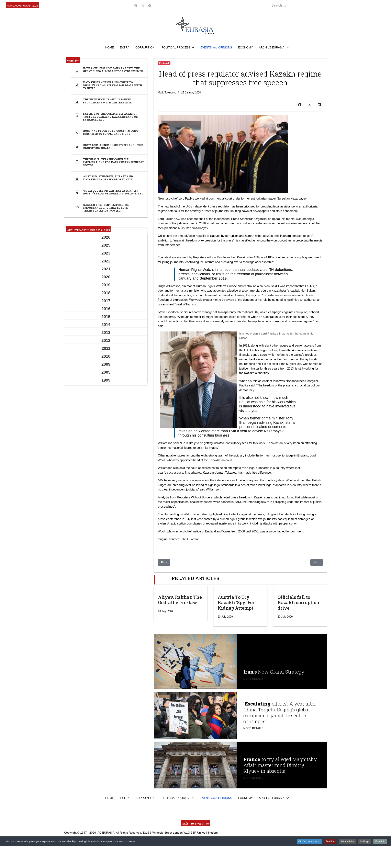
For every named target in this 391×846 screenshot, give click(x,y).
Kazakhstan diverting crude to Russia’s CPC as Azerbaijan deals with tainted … (112, 85)
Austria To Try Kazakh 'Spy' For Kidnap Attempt (236, 602)
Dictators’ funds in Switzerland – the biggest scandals (113, 146)
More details (253, 678)
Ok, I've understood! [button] (309, 841)
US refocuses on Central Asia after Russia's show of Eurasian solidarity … (113, 192)
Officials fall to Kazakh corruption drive (298, 602)
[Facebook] (135, 5)
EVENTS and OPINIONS (216, 47)
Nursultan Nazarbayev (193, 228)
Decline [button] (330, 841)
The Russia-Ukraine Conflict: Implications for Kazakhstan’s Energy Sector (113, 162)
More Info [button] (380, 841)
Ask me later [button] (347, 841)
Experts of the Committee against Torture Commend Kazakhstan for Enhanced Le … (110, 116)
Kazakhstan (275, 443)
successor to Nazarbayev (184, 472)
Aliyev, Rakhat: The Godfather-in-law (180, 599)
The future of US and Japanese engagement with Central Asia (107, 101)
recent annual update (240, 270)
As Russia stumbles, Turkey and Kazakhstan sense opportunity (108, 178)
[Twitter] (142, 5)
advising (265, 422)
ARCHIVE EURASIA (272, 47)
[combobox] (292, 5)
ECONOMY (245, 47)
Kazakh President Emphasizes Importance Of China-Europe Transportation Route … (106, 207)
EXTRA (124, 47)
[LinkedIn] (319, 104)
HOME (109, 47)
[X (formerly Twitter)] (309, 104)
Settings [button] (364, 841)
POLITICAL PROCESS (175, 47)
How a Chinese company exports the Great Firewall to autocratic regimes (113, 70)
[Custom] (149, 5)
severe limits (300, 295)
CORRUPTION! (145, 47)
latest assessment (176, 257)
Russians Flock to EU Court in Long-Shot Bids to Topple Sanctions (111, 132)
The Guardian (190, 539)
